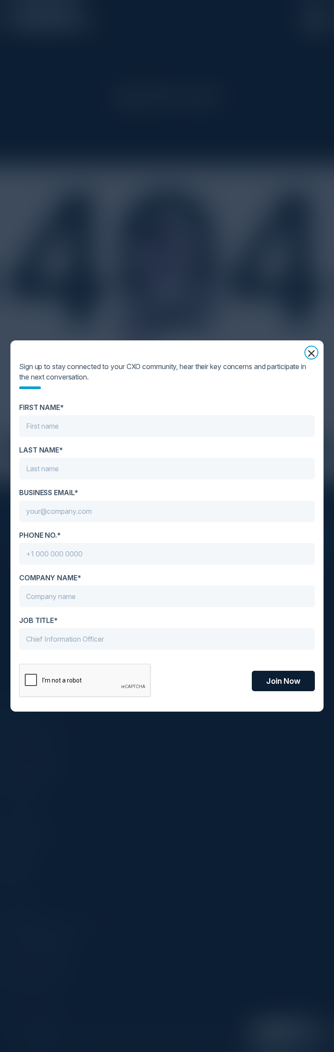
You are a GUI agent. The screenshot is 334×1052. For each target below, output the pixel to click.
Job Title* (38, 620)
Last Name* (41, 450)
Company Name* (50, 577)
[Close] (311, 353)
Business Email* (48, 492)
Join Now (283, 681)
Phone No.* (40, 535)
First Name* (41, 407)
